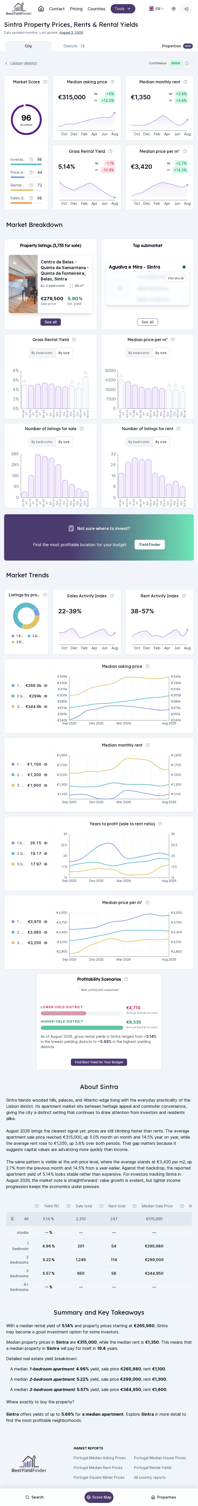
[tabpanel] (99, 569)
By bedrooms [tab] (41, 353)
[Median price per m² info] (185, 151)
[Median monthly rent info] (185, 82)
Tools (119, 8)
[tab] (28, 46)
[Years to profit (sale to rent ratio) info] (160, 824)
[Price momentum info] (31, 172)
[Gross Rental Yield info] (110, 151)
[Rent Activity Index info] (184, 596)
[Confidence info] (187, 63)
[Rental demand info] (31, 185)
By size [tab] (64, 353)
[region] (99, 778)
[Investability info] (31, 159)
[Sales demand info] (31, 198)
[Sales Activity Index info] (112, 596)
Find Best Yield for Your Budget (99, 1062)
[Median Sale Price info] (134, 1206)
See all (51, 322)
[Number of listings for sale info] (82, 429)
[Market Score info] (45, 82)
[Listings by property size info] (45, 595)
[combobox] (157, 9)
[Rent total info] (101, 1206)
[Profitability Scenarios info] (126, 979)
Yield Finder (150, 544)
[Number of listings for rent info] (178, 429)
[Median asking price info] (112, 82)
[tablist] (51, 46)
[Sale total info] (68, 1206)
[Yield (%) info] (37, 1206)
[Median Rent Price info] (182, 1206)
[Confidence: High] (184, 267)
